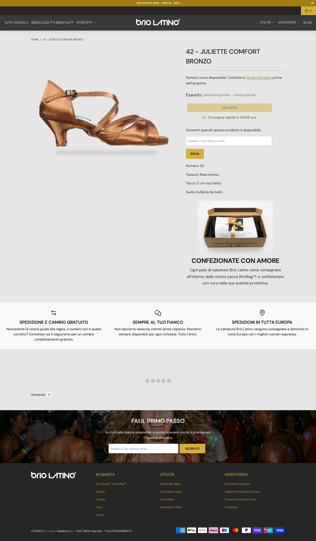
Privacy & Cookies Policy (240, 499)
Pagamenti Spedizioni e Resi (242, 491)
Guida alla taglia (259, 77)
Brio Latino (48, 531)
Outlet (100, 515)
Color (99, 507)
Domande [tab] (38, 395)
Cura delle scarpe (171, 491)
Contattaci (231, 507)
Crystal (100, 499)
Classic (100, 491)
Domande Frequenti (237, 484)
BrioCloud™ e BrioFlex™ (111, 484)
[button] (86, 22)
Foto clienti (167, 499)
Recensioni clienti (171, 507)
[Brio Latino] (158, 23)
